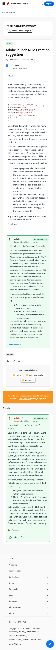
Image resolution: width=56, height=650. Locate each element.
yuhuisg (17, 239)
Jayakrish (15, 65)
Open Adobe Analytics (21, 30)
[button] (14, 59)
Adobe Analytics (9, 12)
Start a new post (25, 398)
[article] (28, 478)
